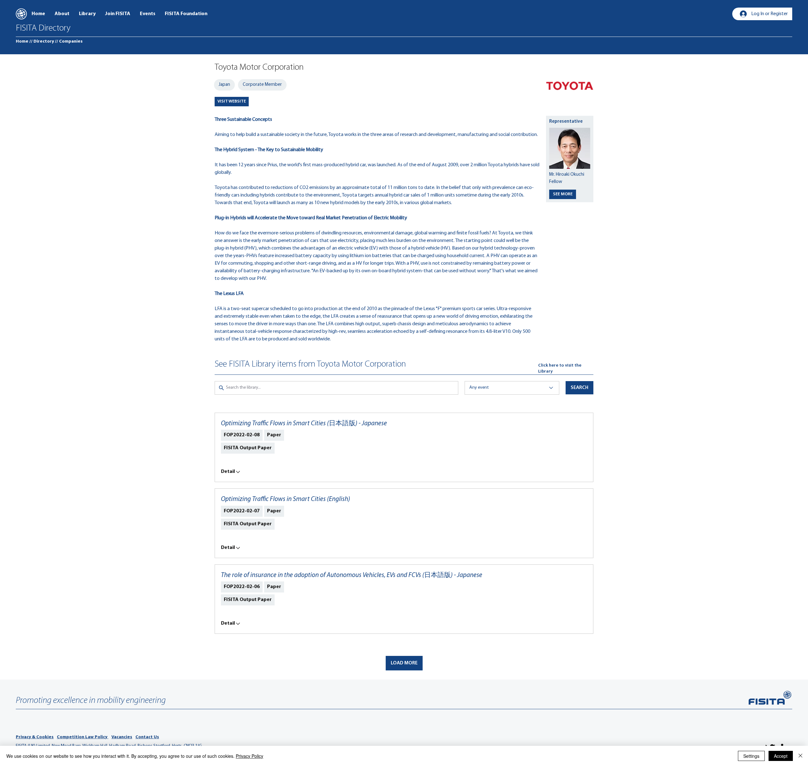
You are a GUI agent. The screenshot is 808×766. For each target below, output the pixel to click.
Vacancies (121, 737)
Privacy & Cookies (35, 737)
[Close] (800, 756)
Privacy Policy (249, 756)
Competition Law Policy (82, 737)
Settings (751, 756)
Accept (780, 756)
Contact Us (147, 737)
